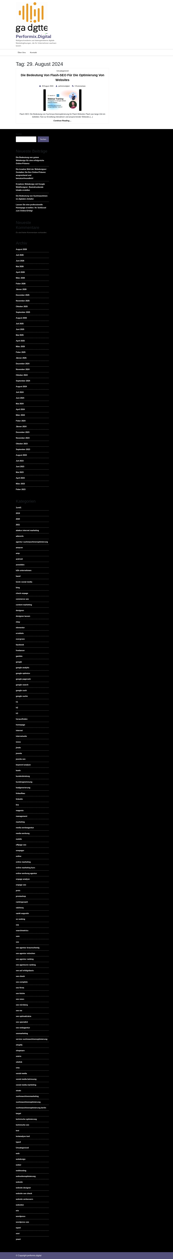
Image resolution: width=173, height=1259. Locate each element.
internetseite (21, 736)
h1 (17, 702)
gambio (19, 656)
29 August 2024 (48, 86)
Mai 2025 (20, 335)
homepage (20, 725)
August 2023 (21, 455)
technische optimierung (26, 1119)
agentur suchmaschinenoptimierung (32, 542)
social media (21, 1073)
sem (18, 936)
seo (17, 942)
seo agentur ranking (25, 959)
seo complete (22, 982)
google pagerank (23, 679)
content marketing (24, 605)
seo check (20, 976)
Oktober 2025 (22, 306)
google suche (22, 696)
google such (21, 690)
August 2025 (21, 318)
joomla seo (20, 759)
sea (17, 925)
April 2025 (20, 341)
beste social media (24, 582)
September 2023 (23, 449)
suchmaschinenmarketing (27, 1096)
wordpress (20, 1216)
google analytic (22, 667)
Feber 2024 (20, 421)
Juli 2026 (20, 255)
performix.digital (33, 36)
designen (20, 610)
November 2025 (23, 301)
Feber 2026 (20, 283)
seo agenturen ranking (26, 965)
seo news (20, 999)
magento (20, 810)
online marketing (23, 862)
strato (18, 1090)
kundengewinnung (24, 782)
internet (19, 730)
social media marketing (26, 1085)
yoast (18, 1239)
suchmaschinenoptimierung (28, 1102)
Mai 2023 (20, 472)
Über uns (22, 52)
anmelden (20, 565)
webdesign (20, 1159)
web (18, 1153)
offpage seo (21, 845)
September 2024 (23, 381)
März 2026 (20, 278)
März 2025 (20, 346)
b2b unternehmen (23, 570)
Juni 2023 (20, 466)
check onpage (22, 593)
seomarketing (22, 1033)
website (19, 1182)
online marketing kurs (25, 868)
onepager (20, 850)
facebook (20, 645)
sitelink (19, 1062)
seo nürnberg (22, 1005)
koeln (18, 770)
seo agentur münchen (25, 953)
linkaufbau (20, 793)
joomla (19, 753)
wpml (18, 1228)
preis (18, 890)
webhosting (21, 1170)
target (18, 1113)
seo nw (19, 1010)
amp (18, 553)
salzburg (20, 908)
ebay (18, 622)
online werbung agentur (26, 873)
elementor (20, 627)
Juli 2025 (20, 323)
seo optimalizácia (23, 1016)
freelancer (20, 650)
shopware (20, 1050)
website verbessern (24, 1199)
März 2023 (20, 484)
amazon (19, 547)
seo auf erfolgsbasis (25, 970)
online (18, 856)
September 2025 (23, 312)
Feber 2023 (20, 489)
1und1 (18, 507)
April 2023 (20, 478)
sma (18, 1068)
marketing (20, 822)
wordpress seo (22, 1222)
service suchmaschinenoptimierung (31, 1039)
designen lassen (23, 616)
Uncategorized (62, 71)
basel (18, 576)
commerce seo (22, 599)
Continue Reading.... (62, 120)
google (19, 662)
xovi (18, 1233)
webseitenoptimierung (26, 1176)
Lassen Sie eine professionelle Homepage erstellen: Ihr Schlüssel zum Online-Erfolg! (31, 207)
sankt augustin (22, 913)
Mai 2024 (20, 404)
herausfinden (21, 719)
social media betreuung (26, 1079)
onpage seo (21, 885)
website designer (23, 1188)
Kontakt (33, 52)
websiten (20, 1205)
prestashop (21, 896)
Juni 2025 (20, 329)
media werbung (23, 833)
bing (18, 587)
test (17, 1130)
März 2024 (20, 415)
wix (17, 1210)
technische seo (22, 1125)
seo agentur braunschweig (27, 948)
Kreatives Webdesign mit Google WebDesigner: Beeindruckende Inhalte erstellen (30, 187)
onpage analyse (23, 879)
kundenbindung (23, 776)
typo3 (18, 1142)
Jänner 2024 (21, 426)
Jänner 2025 (21, 358)
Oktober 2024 (22, 375)
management (21, 816)
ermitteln (20, 633)
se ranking (20, 919)
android (19, 559)
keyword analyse (23, 765)
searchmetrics (22, 930)
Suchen (19, 134)
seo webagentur (23, 1028)
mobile (19, 839)
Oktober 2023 (22, 444)
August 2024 (21, 386)
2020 (18, 519)
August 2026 (21, 249)
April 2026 (20, 272)
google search (22, 685)
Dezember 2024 (22, 364)
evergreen (20, 639)
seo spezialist (22, 1022)
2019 (18, 513)
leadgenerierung (23, 787)
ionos (18, 742)
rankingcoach (22, 902)
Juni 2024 (20, 398)
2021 (18, 525)
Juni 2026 (20, 261)
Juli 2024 (20, 392)
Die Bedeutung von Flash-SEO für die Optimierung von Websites (62, 78)
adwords (20, 536)
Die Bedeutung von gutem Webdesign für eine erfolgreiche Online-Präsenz (30, 160)
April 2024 (20, 409)
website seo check (24, 1193)
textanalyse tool (23, 1136)
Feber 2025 (20, 352)
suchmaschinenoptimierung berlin (31, 1108)
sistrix (18, 1056)
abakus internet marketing (27, 530)
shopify (19, 1045)
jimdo (18, 747)
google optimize (23, 673)
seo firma (20, 988)
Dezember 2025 (22, 295)
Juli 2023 (20, 461)
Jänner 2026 (21, 289)
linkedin (19, 799)
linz (17, 805)
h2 (17, 707)
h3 (17, 713)
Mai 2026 (20, 266)
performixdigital (64, 86)
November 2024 (23, 369)
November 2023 (23, 438)
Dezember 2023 (22, 432)
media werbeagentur (25, 828)
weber (18, 1165)
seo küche (20, 993)
